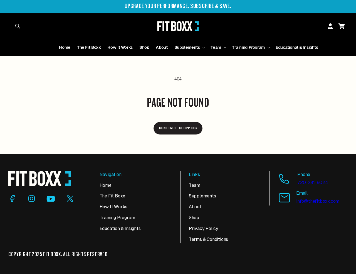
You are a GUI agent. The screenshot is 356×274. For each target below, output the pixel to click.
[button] (189, 47)
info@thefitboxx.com (317, 201)
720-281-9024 (312, 182)
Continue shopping (178, 128)
